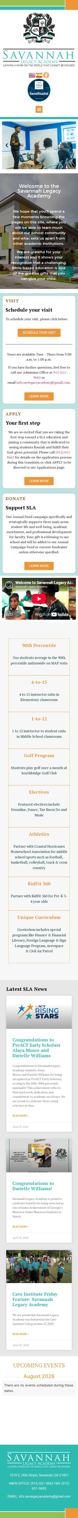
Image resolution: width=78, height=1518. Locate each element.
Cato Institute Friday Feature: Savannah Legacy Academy (34, 1299)
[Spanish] (39, 75)
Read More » (20, 1115)
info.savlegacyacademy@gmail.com (43, 382)
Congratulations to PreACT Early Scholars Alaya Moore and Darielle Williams (36, 1048)
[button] (39, 109)
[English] (32, 75)
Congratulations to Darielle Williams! (33, 1185)
